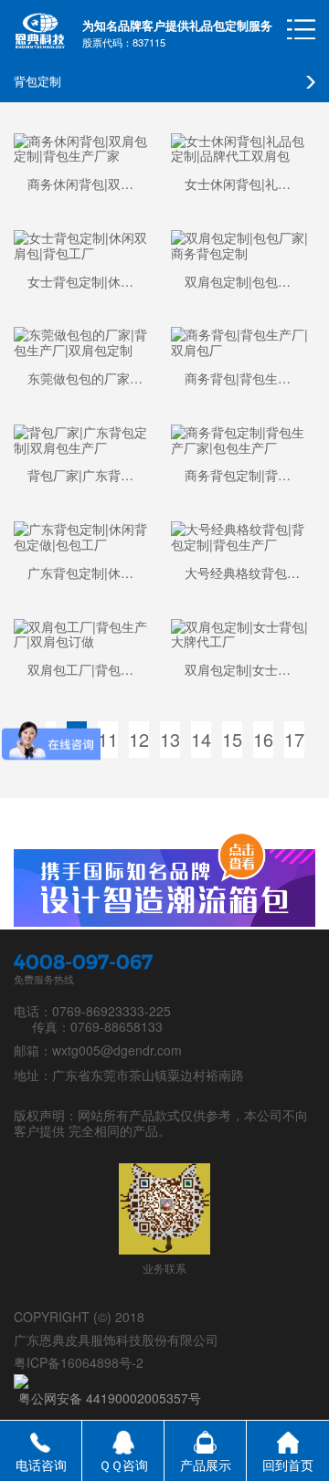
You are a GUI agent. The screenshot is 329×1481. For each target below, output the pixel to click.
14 (201, 739)
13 (170, 739)
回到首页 (287, 1464)
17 (294, 739)
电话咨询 (41, 1464)
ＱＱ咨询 (123, 1464)
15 (232, 739)
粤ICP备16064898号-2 (78, 1362)
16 (263, 739)
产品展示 (205, 1464)
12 (139, 739)
